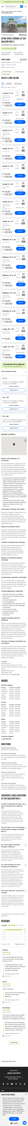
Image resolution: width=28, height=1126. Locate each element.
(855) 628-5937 (19, 54)
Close (14, 1118)
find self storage (11, 11)
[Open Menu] (2, 6)
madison (19, 11)
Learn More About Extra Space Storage (13, 1078)
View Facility (14, 390)
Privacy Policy (8, 1107)
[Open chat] (25, 1123)
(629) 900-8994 (5, 54)
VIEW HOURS (23, 59)
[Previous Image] (3, 23)
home (3, 11)
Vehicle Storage (18, 83)
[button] (14, 371)
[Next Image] (25, 23)
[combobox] (14, 6)
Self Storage (9, 83)
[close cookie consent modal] (26, 1094)
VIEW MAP (24, 34)
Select (20, 104)
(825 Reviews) (9, 35)
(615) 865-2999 (15, 674)
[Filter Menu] (2, 83)
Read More (14, 1042)
